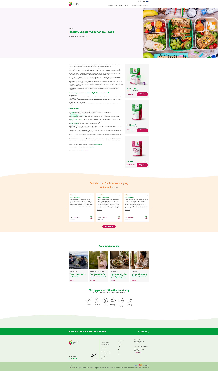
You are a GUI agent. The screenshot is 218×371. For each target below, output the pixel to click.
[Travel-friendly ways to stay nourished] (78, 260)
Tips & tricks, (72, 271)
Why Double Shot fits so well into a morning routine (98, 276)
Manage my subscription (106, 353)
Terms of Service (79, 365)
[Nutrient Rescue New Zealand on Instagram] (71, 358)
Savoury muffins (73, 116)
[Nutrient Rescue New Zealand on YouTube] (73, 358)
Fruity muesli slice (74, 124)
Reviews (120, 5)
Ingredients (126, 5)
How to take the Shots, (94, 271)
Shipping (103, 358)
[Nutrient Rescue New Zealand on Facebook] (69, 358)
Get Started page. (98, 144)
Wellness (75, 271)
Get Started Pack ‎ (133, 89)
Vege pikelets (73, 112)
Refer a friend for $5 (105, 351)
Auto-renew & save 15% (136, 5)
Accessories (103, 348)
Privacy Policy (72, 365)
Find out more (144, 331)
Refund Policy (104, 356)
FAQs (81, 149)
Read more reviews (109, 226)
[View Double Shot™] (91, 217)
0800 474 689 (137, 342)
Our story (120, 344)
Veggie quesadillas (74, 123)
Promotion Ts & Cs (105, 354)
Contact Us (86, 149)
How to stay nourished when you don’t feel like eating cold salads (119, 276)
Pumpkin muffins (73, 113)
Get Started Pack (105, 342)
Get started (110, 5)
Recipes (119, 354)
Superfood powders (105, 344)
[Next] (151, 207)
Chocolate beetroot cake (75, 119)
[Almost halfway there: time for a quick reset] (139, 260)
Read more (72, 280)
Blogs (119, 349)
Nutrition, (99, 271)
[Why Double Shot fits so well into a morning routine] (98, 260)
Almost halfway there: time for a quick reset (139, 275)
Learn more (145, 5)
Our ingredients (121, 340)
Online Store (91, 147)
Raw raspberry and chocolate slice (77, 115)
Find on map (138, 352)
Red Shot (130, 161)
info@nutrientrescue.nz (139, 341)
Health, (133, 271)
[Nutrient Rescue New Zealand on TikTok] (76, 358)
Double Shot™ (131, 125)
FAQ (119, 346)
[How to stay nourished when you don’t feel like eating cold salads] (119, 260)
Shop (116, 5)
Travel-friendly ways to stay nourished (78, 275)
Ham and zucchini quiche (75, 122)
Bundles (103, 346)
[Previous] (66, 207)
